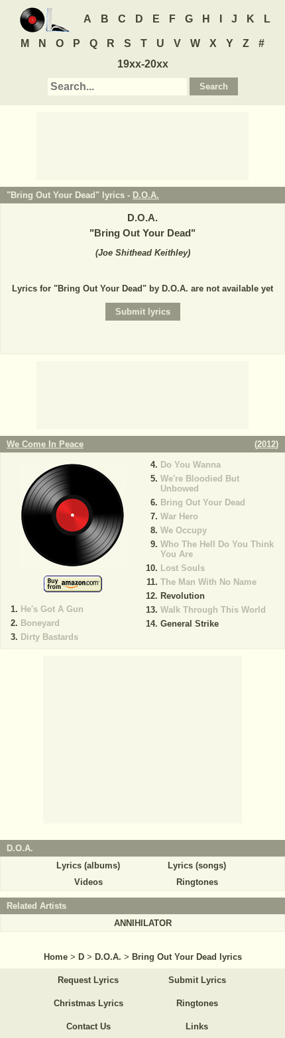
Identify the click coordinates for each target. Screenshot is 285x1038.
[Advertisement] (142, 145)
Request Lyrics (88, 980)
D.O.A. (146, 195)
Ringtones (197, 882)
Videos (88, 882)
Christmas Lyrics (88, 1003)
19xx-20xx (142, 64)
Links (197, 1026)
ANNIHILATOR (143, 923)
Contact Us (88, 1026)
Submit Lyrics (197, 980)
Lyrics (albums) (88, 865)
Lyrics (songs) (197, 865)
